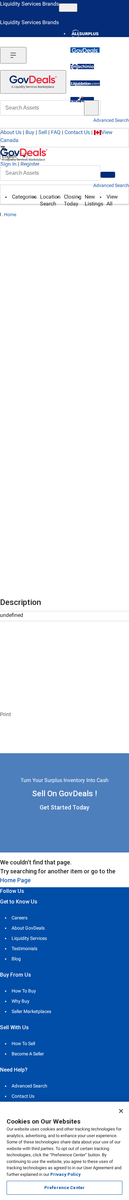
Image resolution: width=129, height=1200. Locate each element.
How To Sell (23, 1043)
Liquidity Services (29, 938)
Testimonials (24, 948)
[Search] (108, 175)
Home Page (15, 880)
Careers (19, 917)
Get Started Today (64, 807)
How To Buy (24, 990)
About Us (11, 132)
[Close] (121, 1111)
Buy (29, 132)
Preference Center (64, 1187)
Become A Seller (28, 1053)
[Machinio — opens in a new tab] (82, 66)
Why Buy (20, 1001)
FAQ (56, 132)
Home (10, 214)
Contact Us (77, 132)
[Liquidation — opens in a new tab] (85, 83)
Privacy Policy (65, 1174)
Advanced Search (111, 185)
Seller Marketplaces (31, 1011)
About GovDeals (28, 928)
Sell (42, 132)
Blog (16, 958)
